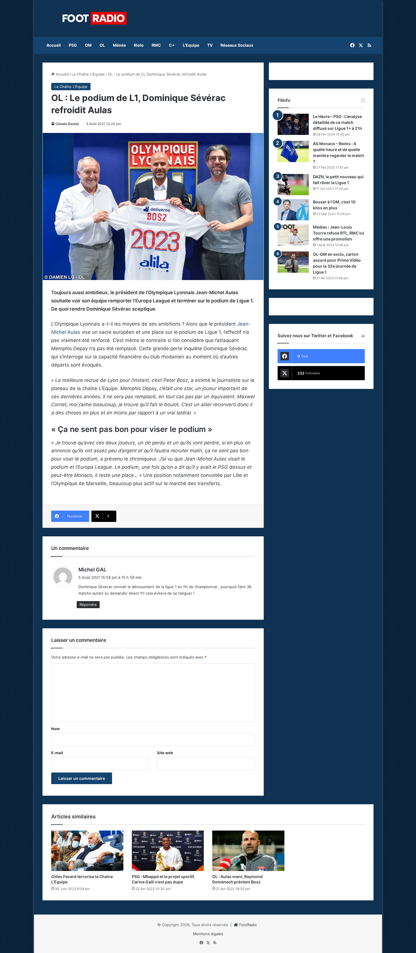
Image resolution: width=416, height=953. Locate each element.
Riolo (139, 45)
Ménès (119, 45)
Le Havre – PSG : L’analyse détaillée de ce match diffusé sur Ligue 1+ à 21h (337, 122)
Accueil (53, 45)
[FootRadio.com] (94, 18)
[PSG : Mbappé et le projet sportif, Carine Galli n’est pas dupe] (168, 851)
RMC (156, 45)
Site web (165, 752)
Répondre (88, 604)
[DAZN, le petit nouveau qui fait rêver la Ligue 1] (293, 184)
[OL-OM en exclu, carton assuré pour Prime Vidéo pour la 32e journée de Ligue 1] (293, 262)
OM (88, 45)
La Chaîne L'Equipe (88, 74)
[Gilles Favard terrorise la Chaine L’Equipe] (87, 851)
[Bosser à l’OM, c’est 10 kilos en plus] (293, 209)
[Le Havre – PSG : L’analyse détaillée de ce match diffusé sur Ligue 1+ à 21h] (293, 124)
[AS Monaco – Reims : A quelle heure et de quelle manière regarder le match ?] (293, 151)
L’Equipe (191, 45)
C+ (172, 45)
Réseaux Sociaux (236, 45)
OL (102, 45)
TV (210, 45)
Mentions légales (208, 934)
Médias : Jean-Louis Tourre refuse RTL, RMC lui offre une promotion (338, 233)
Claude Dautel (67, 124)
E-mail (57, 752)
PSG (73, 45)
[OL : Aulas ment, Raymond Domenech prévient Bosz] (248, 851)
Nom (55, 728)
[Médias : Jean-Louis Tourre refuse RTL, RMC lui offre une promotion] (293, 235)
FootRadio (248, 924)
